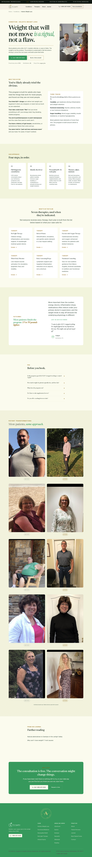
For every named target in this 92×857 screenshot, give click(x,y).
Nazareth (57, 836)
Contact (73, 839)
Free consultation (77, 6)
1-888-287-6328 (16, 835)
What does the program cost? (35, 388)
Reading (56, 843)
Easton (56, 829)
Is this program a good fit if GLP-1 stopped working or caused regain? (44, 376)
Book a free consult (35, 58)
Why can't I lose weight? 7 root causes (40, 740)
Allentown (57, 826)
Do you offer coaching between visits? (37, 398)
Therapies (37, 6)
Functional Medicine (43, 829)
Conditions (29, 6)
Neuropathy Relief (43, 833)
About (44, 6)
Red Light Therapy (43, 836)
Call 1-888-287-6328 (19, 58)
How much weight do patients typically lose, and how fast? (43, 382)
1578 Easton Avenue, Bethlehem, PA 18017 (69, 851)
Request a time (55, 787)
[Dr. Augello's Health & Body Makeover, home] (13, 6)
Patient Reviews (75, 829)
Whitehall (57, 839)
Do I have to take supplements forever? (38, 393)
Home (10, 11)
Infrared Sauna (42, 839)
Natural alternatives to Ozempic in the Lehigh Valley (44, 737)
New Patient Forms (76, 836)
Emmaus (56, 833)
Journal (49, 6)
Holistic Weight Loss (43, 826)
